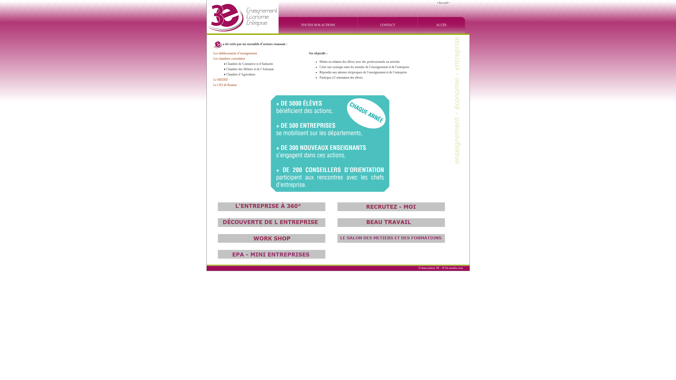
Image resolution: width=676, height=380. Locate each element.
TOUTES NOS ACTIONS (318, 25)
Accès (441, 25)
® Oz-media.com (452, 267)
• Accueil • (443, 2)
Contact (387, 25)
